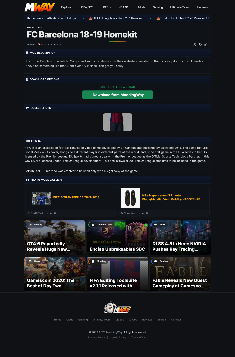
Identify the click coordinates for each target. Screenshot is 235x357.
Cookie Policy (118, 337)
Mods (142, 7)
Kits (40, 27)
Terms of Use (139, 337)
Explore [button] (66, 7)
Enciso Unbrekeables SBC (117, 249)
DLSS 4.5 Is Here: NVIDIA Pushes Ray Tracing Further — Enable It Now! (179, 249)
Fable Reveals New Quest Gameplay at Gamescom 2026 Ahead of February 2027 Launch (179, 288)
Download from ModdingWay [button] (118, 95)
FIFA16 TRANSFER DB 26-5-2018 (76, 197)
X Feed (133, 319)
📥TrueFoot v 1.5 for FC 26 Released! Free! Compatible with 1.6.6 (179, 18)
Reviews (202, 7)
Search (161, 319)
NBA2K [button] (124, 7)
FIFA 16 (31, 27)
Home (57, 319)
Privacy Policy (96, 337)
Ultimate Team (179, 7)
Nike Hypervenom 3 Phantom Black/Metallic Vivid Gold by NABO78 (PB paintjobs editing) (171, 197)
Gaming (158, 7)
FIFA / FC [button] (87, 7)
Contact (176, 319)
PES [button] (106, 7)
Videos (119, 319)
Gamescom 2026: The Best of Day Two (50, 283)
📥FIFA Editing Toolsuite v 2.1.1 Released (95, 18)
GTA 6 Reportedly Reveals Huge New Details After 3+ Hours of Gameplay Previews (54, 252)
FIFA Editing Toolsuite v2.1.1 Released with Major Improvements (113, 286)
